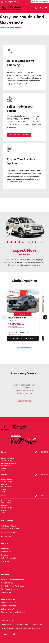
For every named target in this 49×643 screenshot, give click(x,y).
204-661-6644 (43, 452)
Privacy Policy (7, 624)
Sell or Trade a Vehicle (10, 609)
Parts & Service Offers (10, 603)
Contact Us (5, 561)
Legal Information (22, 624)
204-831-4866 (43, 475)
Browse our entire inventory (11, 28)
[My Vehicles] (41, 8)
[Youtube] (5, 634)
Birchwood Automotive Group (13, 612)
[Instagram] (14, 634)
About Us (4, 543)
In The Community (8, 558)
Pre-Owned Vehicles (9, 589)
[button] (46, 8)
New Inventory (7, 583)
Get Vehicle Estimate (19, 135)
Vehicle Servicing (8, 600)
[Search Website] (36, 8)
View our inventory (24, 393)
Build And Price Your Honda (12, 580)
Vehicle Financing (8, 606)
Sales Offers (6, 593)
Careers (4, 555)
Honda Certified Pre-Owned (12, 586)
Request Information (23, 339)
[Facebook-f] (10, 634)
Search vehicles (24, 348)
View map (7, 536)
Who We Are (6, 552)
